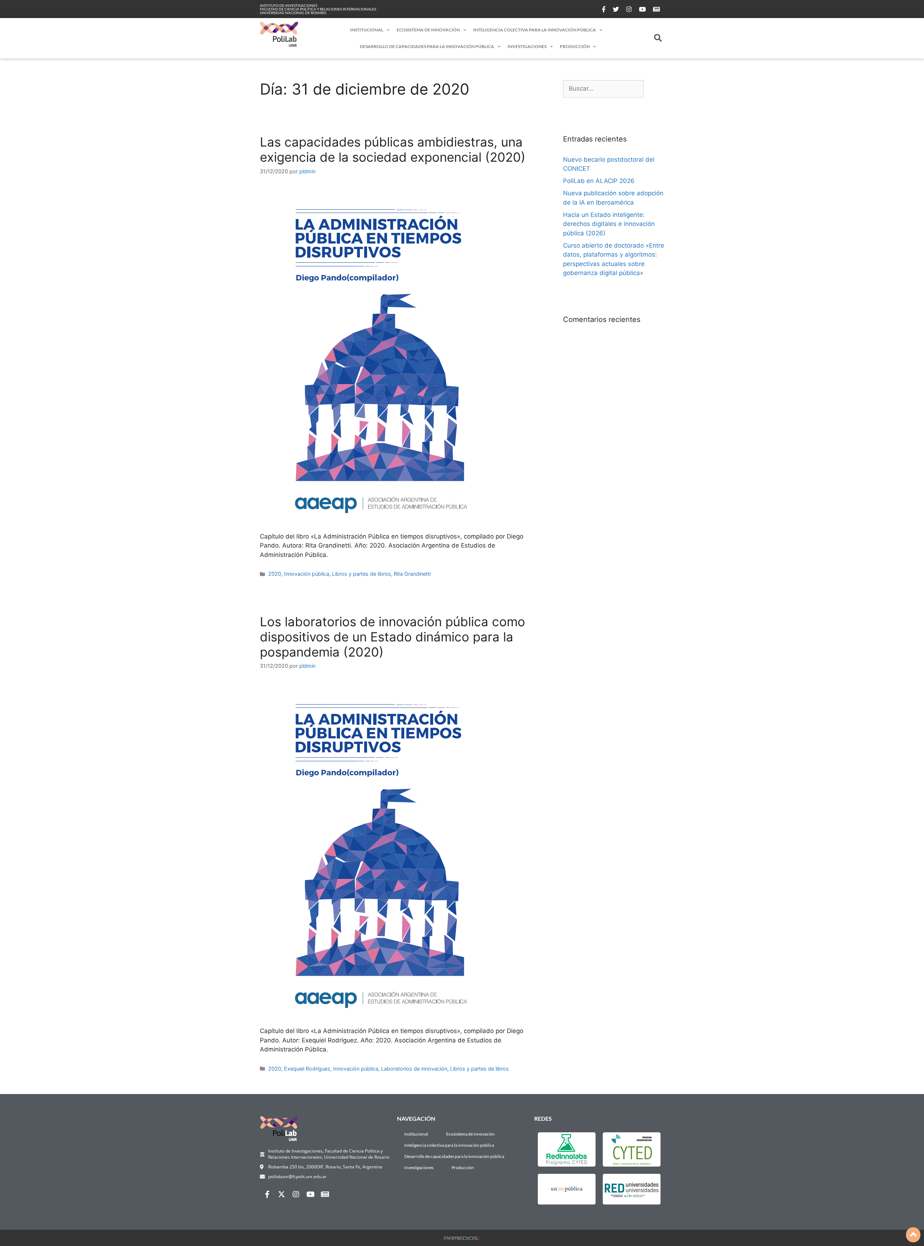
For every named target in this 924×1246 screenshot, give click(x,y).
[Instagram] (296, 1194)
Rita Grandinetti (412, 574)
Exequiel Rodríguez (307, 1069)
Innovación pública (306, 574)
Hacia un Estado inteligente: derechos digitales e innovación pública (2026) (609, 224)
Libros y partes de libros (361, 574)
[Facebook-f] (267, 1194)
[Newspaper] (325, 1194)
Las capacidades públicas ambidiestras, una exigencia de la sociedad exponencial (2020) (393, 149)
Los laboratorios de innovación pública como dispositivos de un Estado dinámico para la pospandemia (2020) (392, 636)
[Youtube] (310, 1194)
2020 (274, 574)
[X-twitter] (281, 1194)
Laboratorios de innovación (414, 1069)
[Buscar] (654, 88)
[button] (658, 38)
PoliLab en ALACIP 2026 (599, 180)
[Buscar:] (603, 88)
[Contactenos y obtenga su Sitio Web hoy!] (462, 1237)
